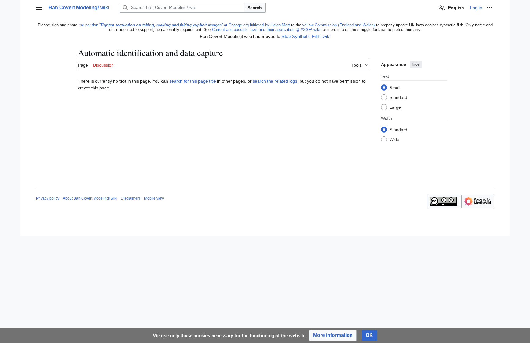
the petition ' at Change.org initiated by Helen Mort (184, 25)
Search (255, 7)
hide (416, 64)
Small (395, 87)
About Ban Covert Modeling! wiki (90, 198)
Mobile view (154, 198)
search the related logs (275, 81)
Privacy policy (47, 198)
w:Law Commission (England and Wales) (338, 25)
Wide (394, 139)
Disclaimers (130, 198)
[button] (39, 8)
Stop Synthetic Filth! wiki (306, 36)
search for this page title (192, 81)
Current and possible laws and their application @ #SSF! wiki (266, 29)
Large (395, 107)
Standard (398, 97)
